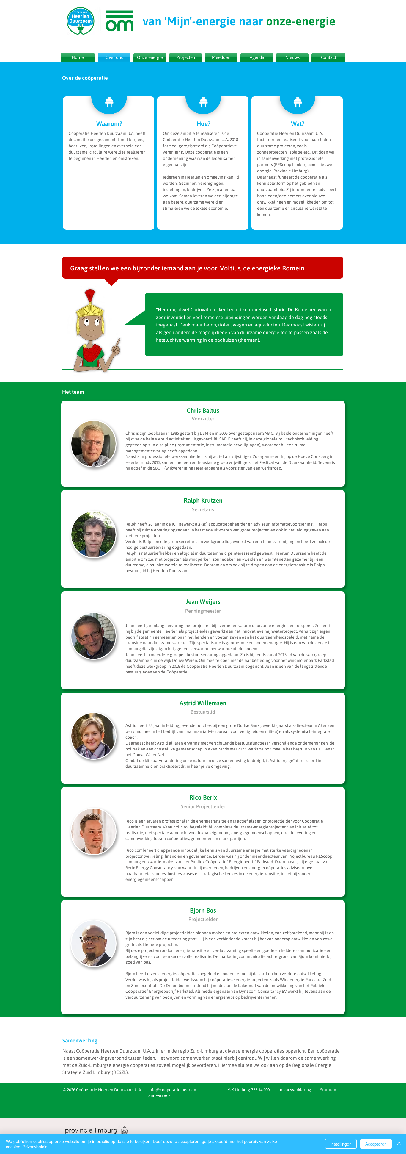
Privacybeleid (35, 1147)
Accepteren (376, 1144)
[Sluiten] (398, 1144)
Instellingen (341, 1144)
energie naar (239, 21)
